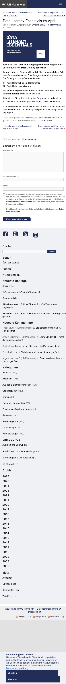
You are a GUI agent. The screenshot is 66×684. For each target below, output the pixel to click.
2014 (5, 533)
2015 (5, 528)
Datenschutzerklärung (47, 608)
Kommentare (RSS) (57, 617)
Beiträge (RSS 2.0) (24, 617)
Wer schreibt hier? (11, 274)
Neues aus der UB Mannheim (20, 608)
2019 (5, 509)
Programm (42, 98)
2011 (5, 547)
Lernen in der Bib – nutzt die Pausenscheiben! (37, 346)
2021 (5, 500)
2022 (5, 495)
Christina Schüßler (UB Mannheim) (46, 24)
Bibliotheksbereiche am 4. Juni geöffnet (40, 352)
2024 (5, 486)
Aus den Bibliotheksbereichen (16, 384)
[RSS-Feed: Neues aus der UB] (27, 234)
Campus (6, 396)
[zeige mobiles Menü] (60, 3)
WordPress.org (9, 596)
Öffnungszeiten (9, 390)
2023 (5, 490)
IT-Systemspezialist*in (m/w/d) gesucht (21, 292)
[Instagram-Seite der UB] (35, 235)
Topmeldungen (9, 427)
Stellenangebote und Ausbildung (18, 457)
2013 (5, 537)
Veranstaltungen (10, 433)
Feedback (7, 268)
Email (6, 185)
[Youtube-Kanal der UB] (17, 234)
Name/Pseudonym (11, 176)
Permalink (48, 120)
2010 (5, 552)
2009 (5, 556)
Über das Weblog (10, 262)
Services (47, 117)
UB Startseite (8, 463)
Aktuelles (29, 117)
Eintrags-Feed (9, 583)
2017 (5, 519)
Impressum (33, 611)
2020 (5, 504)
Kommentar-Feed (10, 589)
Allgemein (38, 117)
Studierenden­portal (23, 101)
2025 (5, 481)
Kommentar (9, 150)
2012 (5, 542)
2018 (5, 514)
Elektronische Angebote (13, 403)
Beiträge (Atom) (40, 617)
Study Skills (8, 285)
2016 (5, 523)
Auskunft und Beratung (13, 444)
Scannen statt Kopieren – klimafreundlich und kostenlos (51, 14)
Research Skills (9, 298)
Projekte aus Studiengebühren (17, 409)
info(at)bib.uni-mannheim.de (20, 201)
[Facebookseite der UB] (7, 234)
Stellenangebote (10, 421)
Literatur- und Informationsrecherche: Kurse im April (17, 14)
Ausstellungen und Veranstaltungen (19, 451)
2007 (5, 566)
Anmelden (7, 577)
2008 (5, 561)
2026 (5, 476)
